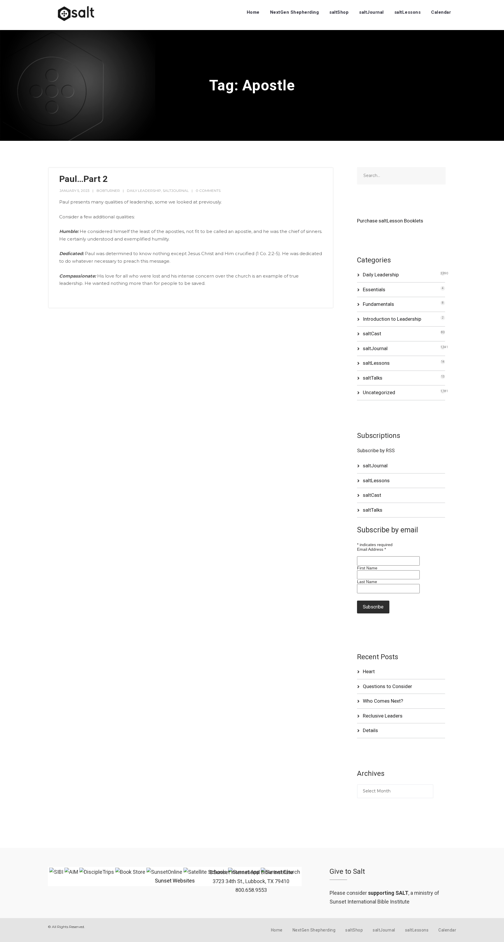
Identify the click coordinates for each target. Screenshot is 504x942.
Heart (369, 671)
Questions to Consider (387, 686)
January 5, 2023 (75, 190)
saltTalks (372, 378)
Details (370, 730)
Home (253, 12)
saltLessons (407, 12)
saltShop (339, 12)
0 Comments (208, 190)
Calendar (441, 12)
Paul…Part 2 (83, 179)
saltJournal (371, 12)
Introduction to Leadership (392, 319)
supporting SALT (388, 893)
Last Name (367, 581)
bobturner (108, 190)
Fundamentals (378, 304)
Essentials (374, 289)
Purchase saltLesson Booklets (390, 221)
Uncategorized (379, 392)
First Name (367, 568)
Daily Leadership (144, 190)
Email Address (371, 549)
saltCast (372, 333)
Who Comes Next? (383, 701)
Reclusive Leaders (382, 716)
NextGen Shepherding (294, 12)
